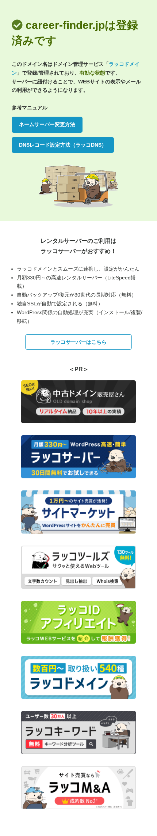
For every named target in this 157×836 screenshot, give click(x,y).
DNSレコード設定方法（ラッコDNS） (63, 145)
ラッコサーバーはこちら (78, 342)
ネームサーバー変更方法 (47, 124)
